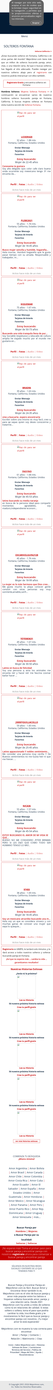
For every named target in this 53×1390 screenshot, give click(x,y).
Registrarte (8, 949)
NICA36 (27, 805)
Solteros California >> (43, 51)
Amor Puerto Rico (19, 1209)
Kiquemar (27, 304)
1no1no (27, 471)
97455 (27, 889)
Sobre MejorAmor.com (25, 1345)
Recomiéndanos (26, 1354)
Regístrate (18, 1254)
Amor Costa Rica (17, 1180)
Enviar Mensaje (22, 147)
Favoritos (19, 154)
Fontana (12, 142)
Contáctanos (35, 1347)
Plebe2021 (26, 220)
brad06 (26, 387)
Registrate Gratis (15, 82)
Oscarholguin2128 (26, 555)
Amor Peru (36, 1205)
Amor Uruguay (33, 1213)
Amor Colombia (33, 1176)
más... (37, 1217)
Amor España (28, 1188)
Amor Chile (15, 1176)
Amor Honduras (33, 1196)
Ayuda (38, 1352)
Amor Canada (34, 1172)
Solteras (32, 1243)
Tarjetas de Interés (24, 151)
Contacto (34, 1334)
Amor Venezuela (22, 1217)
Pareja (24, 1334)
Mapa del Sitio (27, 1352)
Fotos (22, 184)
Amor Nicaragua (35, 1200)
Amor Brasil (17, 1172)
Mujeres (32, 1231)
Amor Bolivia (37, 1168)
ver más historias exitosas (26, 1141)
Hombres (21, 1231)
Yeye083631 (26, 638)
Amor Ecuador (21, 1184)
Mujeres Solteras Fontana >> (35, 91)
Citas (39, 1338)
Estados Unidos (37, 142)
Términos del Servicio (21, 1350)
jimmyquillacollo (27, 722)
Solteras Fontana (32, 105)
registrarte (42, 72)
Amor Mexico (16, 1200)
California (23, 142)
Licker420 (26, 136)
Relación (15, 1338)
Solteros (20, 1243)
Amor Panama (19, 1205)
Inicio (10, 1345)
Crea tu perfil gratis (26, 1007)
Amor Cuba (36, 1180)
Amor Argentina (18, 1168)
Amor (15, 1334)
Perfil (13, 184)
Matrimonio (28, 1338)
